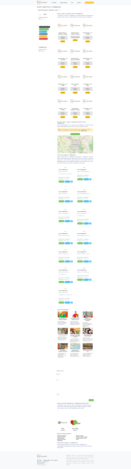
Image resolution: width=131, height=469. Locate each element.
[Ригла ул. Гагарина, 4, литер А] (74, 142)
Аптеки (77, 439)
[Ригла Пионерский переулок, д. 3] (74, 145)
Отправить (91, 400)
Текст (57, 379)
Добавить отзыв (44, 38)
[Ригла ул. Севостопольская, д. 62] (73, 147)
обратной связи (84, 130)
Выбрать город (44, 31)
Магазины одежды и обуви (81, 438)
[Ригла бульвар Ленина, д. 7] (74, 143)
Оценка (58, 394)
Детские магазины (60, 438)
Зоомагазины (59, 440)
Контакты (79, 2)
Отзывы (68, 181)
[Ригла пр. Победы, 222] (78, 141)
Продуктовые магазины (61, 435)
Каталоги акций (44, 36)
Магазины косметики (61, 436)
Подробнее (61, 181)
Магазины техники (79, 435)
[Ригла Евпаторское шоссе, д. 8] (73, 142)
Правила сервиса (63, 2)
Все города (54, 2)
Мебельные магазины (61, 439)
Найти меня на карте (75, 134)
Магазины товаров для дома (81, 436)
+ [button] (58, 136)
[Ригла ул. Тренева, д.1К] (75, 143)
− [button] (58, 138)
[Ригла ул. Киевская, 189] (74, 141)
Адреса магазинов (44, 29)
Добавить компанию (89, 2)
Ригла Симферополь (63, 169)
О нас (72, 2)
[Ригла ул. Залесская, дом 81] (74, 148)
